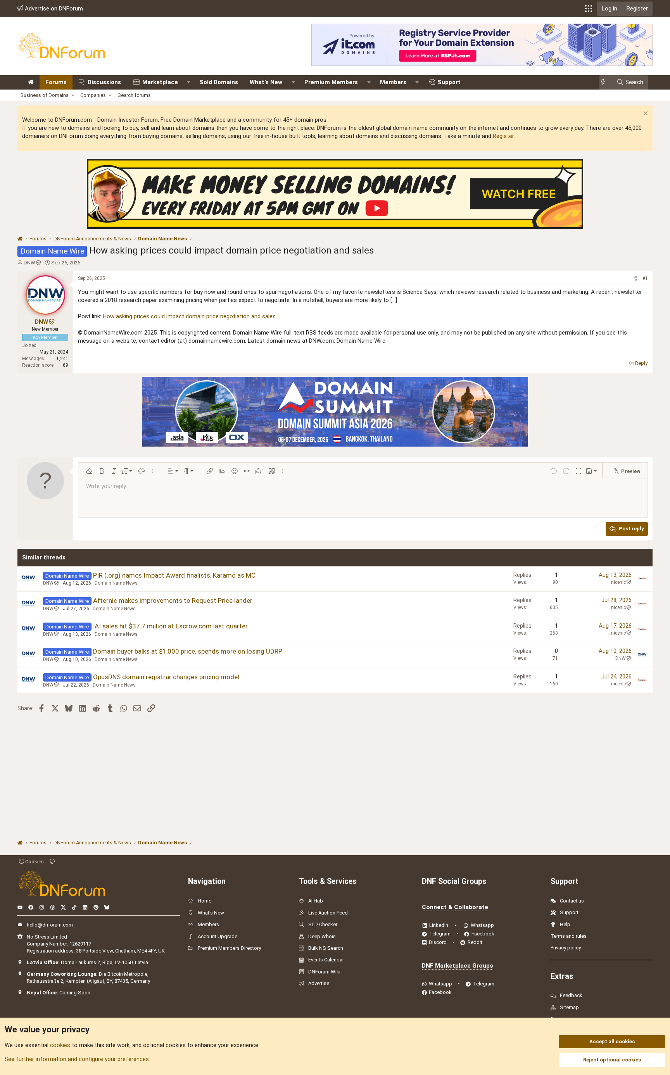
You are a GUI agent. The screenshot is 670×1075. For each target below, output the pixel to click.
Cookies (34, 861)
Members (393, 82)
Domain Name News (116, 583)
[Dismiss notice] (644, 114)
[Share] (635, 278)
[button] (589, 9)
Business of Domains (45, 95)
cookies (60, 1045)
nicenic (618, 582)
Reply (641, 363)
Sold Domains (219, 82)
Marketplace (160, 82)
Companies (93, 95)
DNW (29, 263)
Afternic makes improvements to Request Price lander (172, 600)
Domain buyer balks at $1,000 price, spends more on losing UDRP (187, 651)
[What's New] (605, 82)
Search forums (134, 95)
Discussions (104, 82)
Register (503, 136)
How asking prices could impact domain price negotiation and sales (189, 316)
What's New (266, 82)
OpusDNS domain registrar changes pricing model (166, 677)
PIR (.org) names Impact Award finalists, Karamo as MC (174, 575)
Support (449, 82)
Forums (56, 82)
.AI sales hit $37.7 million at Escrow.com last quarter (170, 626)
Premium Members (331, 82)
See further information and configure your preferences (77, 1059)
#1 (645, 278)
